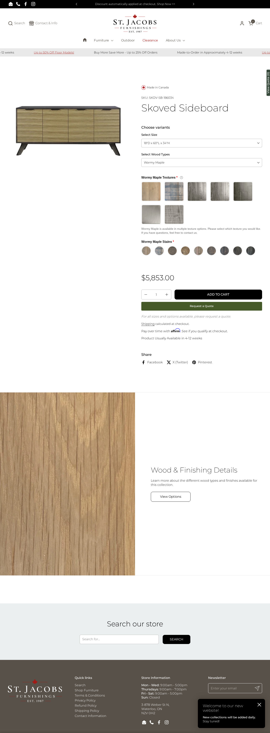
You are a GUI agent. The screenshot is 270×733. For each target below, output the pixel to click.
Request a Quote (202, 306)
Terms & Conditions (90, 695)
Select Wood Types (155, 154)
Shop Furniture (87, 690)
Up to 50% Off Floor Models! (35, 52)
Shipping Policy (87, 711)
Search (176, 639)
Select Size (149, 135)
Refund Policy (85, 705)
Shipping (148, 324)
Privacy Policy (85, 700)
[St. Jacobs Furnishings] (135, 23)
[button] (16, 23)
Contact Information (90, 716)
